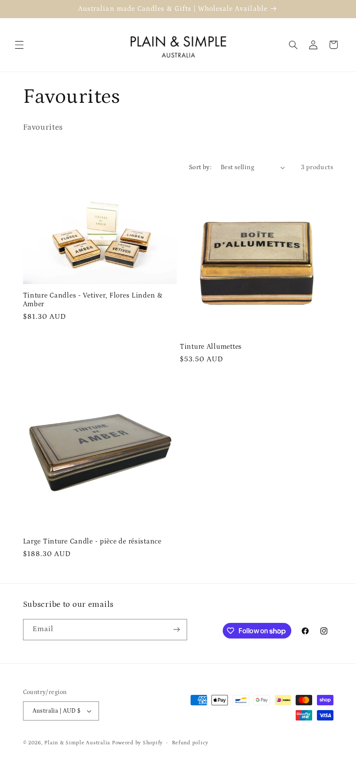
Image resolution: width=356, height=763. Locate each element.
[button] (19, 45)
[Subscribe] (176, 629)
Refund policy (190, 743)
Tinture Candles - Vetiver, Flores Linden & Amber (93, 300)
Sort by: (200, 167)
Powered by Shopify (137, 743)
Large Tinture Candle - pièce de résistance (92, 541)
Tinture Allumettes (211, 346)
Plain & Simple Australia (77, 743)
